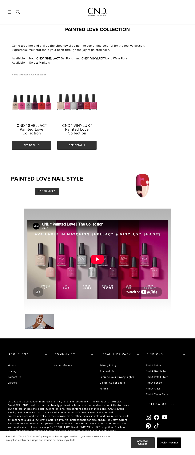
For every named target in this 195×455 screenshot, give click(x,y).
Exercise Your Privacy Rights (117, 377)
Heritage (13, 371)
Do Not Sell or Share (112, 382)
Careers (12, 382)
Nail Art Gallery (63, 365)
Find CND (155, 354)
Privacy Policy (108, 365)
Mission (12, 365)
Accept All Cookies (142, 443)
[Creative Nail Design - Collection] (97, 12)
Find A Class (153, 388)
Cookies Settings (169, 442)
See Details (32, 145)
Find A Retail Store (157, 377)
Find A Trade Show (157, 394)
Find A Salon (153, 365)
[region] (97, 443)
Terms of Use (108, 371)
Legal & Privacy (116, 354)
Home (15, 74)
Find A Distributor (156, 371)
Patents (104, 388)
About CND (19, 354)
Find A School (154, 382)
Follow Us (157, 404)
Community (65, 354)
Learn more (46, 191)
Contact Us (14, 377)
